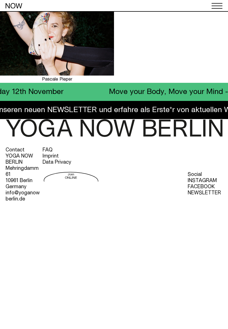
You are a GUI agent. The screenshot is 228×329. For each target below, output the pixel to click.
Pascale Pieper (57, 79)
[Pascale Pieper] (57, 74)
